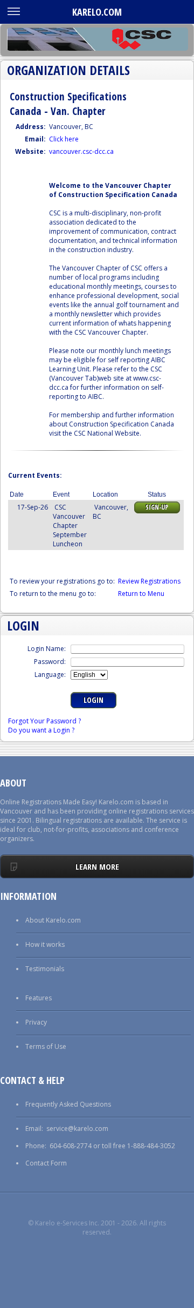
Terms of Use (45, 1046)
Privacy (36, 1022)
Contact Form (46, 1163)
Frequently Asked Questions (68, 1104)
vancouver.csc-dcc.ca (81, 151)
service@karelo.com (77, 1128)
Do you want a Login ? (41, 730)
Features (38, 997)
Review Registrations (149, 581)
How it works (45, 944)
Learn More (97, 866)
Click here (64, 139)
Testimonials (44, 968)
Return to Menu (141, 593)
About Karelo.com (53, 920)
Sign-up (157, 507)
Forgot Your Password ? (44, 721)
